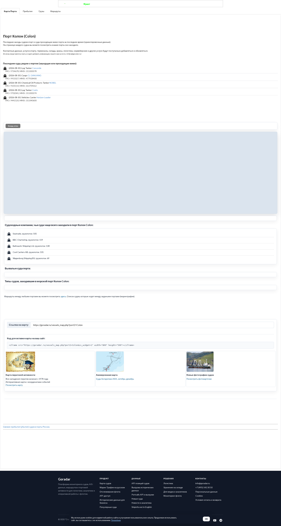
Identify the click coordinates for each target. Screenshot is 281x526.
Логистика (168, 483)
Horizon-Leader (44, 97)
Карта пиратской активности (20, 375)
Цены (150, 4)
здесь (63, 296)
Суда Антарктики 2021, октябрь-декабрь (115, 379)
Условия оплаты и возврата (208, 500)
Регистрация (182, 4)
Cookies (199, 495)
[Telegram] (221, 520)
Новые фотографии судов (200, 375)
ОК (206, 519)
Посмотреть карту (14, 385)
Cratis (35, 90)
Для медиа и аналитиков (175, 491)
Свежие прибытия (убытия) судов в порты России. (26, 426)
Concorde (36, 68)
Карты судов (164, 4)
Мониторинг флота (172, 495)
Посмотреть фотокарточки (199, 379)
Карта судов (105, 483)
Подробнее (116, 520)
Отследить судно (104, 4)
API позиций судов (140, 483)
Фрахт (86, 4)
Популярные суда (108, 507)
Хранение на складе (173, 487)
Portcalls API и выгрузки (143, 494)
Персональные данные (206, 491)
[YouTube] (215, 520)
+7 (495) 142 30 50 (204, 487)
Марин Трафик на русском (112, 487)
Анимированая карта (107, 375)
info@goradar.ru (202, 483)
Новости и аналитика (141, 503)
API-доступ (105, 495)
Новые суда (137, 498)
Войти (196, 4)
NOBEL (52, 82)
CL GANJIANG (34, 75)
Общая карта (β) (126, 4)
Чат (140, 4)
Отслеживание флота (110, 491)
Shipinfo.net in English (142, 507)
